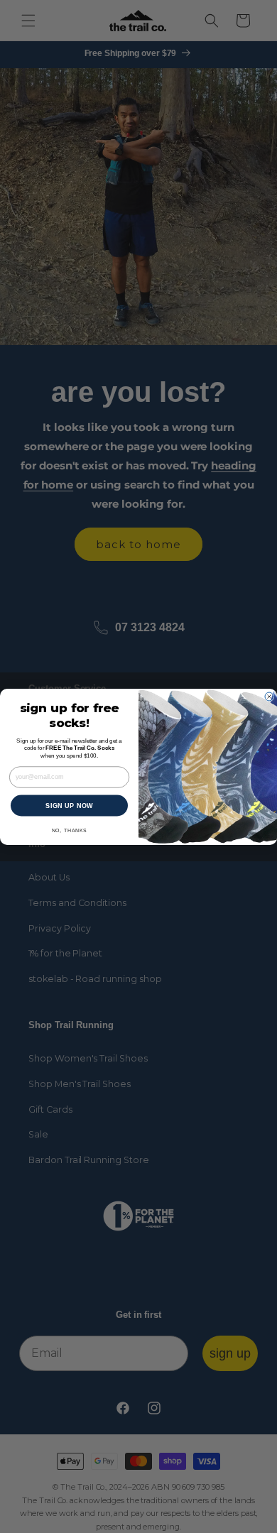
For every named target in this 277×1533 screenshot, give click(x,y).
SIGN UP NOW (69, 805)
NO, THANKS (69, 830)
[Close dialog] (269, 696)
